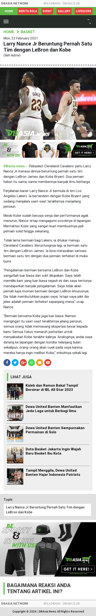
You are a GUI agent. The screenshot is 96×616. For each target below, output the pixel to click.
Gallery (64, 11)
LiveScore (83, 11)
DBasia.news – (16, 166)
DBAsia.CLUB (71, 3)
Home (9, 11)
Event (47, 11)
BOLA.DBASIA (52, 3)
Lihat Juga (21, 377)
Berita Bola (28, 11)
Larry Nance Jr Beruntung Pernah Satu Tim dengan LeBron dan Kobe (45, 509)
